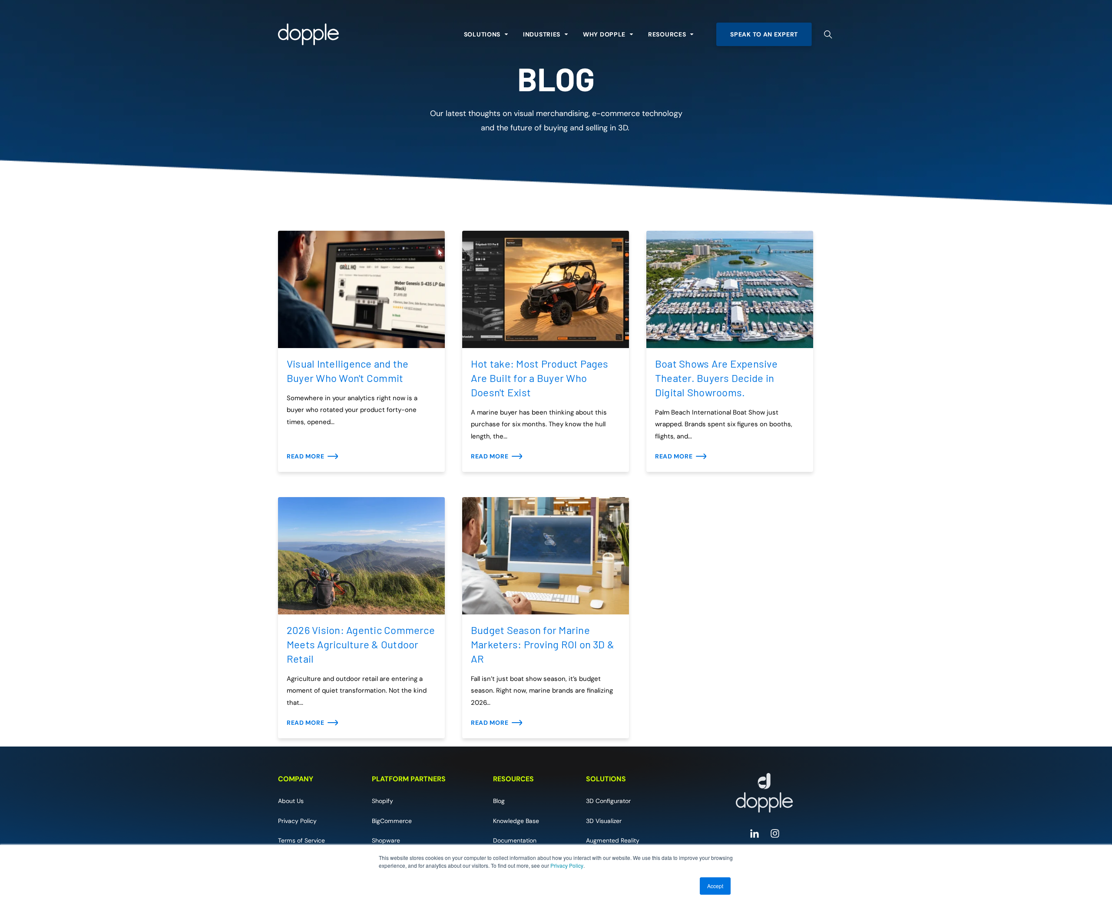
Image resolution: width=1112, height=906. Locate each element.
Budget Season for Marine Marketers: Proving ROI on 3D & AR (542, 644)
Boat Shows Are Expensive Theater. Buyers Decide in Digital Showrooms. (716, 377)
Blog (499, 801)
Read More (305, 456)
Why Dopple (604, 34)
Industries (541, 34)
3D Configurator (608, 801)
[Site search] (828, 34)
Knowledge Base (516, 821)
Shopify (382, 801)
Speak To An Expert (764, 34)
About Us (291, 801)
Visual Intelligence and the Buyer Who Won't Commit (347, 370)
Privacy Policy (566, 865)
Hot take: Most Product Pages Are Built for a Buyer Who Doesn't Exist (540, 377)
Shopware (386, 840)
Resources (667, 34)
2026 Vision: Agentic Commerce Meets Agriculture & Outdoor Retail (361, 644)
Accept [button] (715, 885)
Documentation (514, 840)
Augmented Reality (612, 840)
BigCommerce (392, 821)
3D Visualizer (604, 821)
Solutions (482, 34)
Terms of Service (301, 840)
